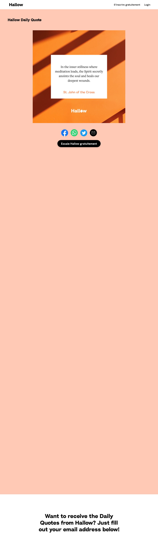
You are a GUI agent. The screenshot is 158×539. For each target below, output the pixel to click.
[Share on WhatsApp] (74, 132)
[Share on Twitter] (83, 132)
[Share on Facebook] (64, 132)
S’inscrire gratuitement (127, 4)
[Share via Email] (93, 132)
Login (147, 4)
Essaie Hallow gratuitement (79, 143)
